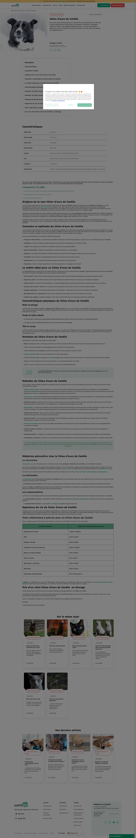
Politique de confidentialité (58, 100)
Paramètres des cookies (52, 105)
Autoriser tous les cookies (84, 105)
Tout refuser (71, 105)
